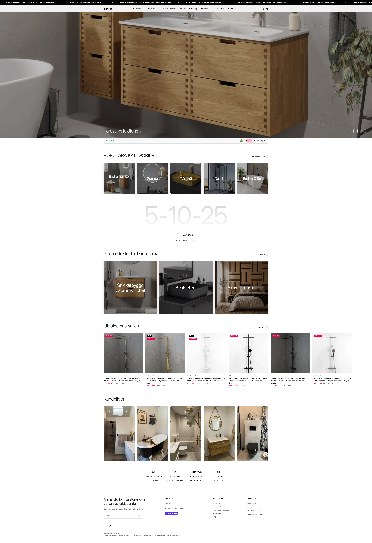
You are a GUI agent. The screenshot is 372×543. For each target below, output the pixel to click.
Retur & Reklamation (220, 507)
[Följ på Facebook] (105, 526)
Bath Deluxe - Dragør (109, 376)
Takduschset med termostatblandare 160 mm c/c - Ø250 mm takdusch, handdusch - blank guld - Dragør (164, 380)
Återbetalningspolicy (110, 536)
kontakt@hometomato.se (174, 508)
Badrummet (137, 9)
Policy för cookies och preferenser (221, 512)
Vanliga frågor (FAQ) (253, 510)
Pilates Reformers (169, 9)
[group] (186, 71)
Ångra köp (216, 517)
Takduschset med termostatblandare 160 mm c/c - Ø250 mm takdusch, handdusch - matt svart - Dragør (289, 380)
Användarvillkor (136, 536)
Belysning (193, 9)
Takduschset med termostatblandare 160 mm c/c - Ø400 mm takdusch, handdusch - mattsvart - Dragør (248, 380)
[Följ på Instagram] (110, 526)
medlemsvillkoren (137, 509)
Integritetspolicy (124, 536)
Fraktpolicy (147, 536)
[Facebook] (262, 141)
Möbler (182, 9)
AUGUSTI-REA (233, 9)
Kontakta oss (251, 503)
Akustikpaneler (153, 9)
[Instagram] (265, 141)
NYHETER (204, 9)
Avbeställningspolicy (173, 536)
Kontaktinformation (159, 536)
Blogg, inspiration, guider (255, 514)
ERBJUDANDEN (218, 9)
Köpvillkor (216, 503)
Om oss (249, 507)
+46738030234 (170, 503)
